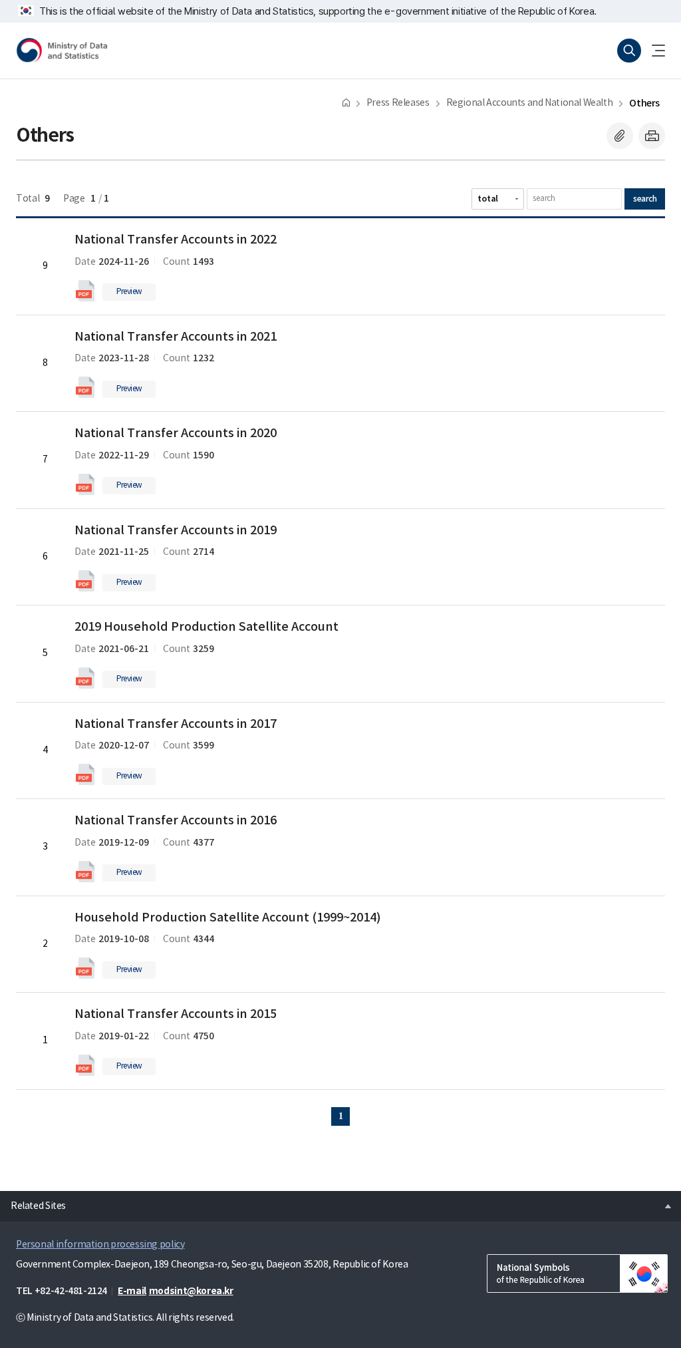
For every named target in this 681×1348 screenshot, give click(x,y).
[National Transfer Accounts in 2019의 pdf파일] (85, 580)
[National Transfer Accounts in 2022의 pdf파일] (85, 290)
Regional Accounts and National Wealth (529, 103)
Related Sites (33, 1202)
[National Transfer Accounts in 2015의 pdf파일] (85, 1065)
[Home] (346, 102)
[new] (577, 1273)
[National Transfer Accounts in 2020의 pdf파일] (85, 484)
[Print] (651, 135)
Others (644, 103)
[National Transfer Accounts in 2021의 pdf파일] (85, 387)
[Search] (629, 51)
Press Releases (398, 103)
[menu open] (653, 51)
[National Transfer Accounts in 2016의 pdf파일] (85, 871)
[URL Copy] (620, 135)
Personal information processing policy (100, 1245)
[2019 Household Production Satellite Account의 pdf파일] (85, 678)
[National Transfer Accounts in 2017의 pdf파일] (85, 774)
